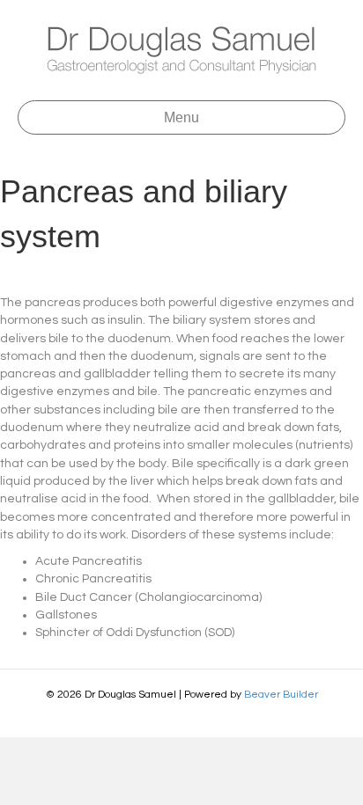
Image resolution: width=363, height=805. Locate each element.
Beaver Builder (281, 694)
